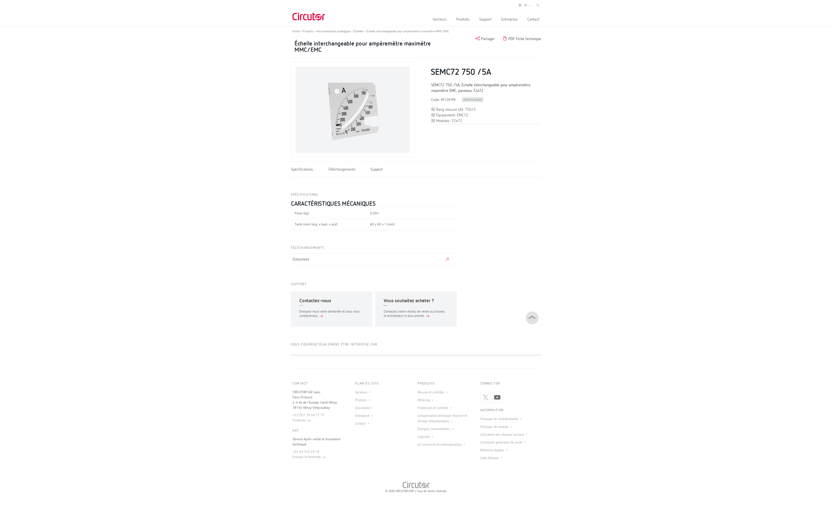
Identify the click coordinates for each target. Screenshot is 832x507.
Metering (424, 400)
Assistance (362, 408)
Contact (533, 19)
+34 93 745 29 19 (305, 452)
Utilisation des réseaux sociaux (502, 435)
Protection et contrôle (433, 408)
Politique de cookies (494, 427)
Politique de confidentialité (499, 419)
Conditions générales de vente (501, 442)
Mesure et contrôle (431, 392)
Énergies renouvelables (434, 429)
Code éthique (489, 458)
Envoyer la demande (307, 457)
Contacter (299, 420)
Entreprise (509, 19)
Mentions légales (492, 450)
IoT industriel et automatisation (440, 445)
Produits (463, 19)
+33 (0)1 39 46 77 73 (308, 415)
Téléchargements (342, 169)
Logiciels (424, 437)
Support (485, 19)
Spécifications (302, 169)
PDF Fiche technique (524, 39)
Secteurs (440, 19)
